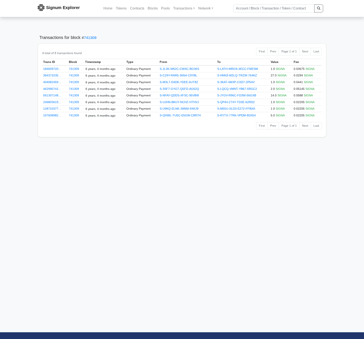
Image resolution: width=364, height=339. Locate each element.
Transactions (182, 8)
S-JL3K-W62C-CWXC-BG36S (179, 68)
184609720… (52, 68)
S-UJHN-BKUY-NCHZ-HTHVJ (179, 102)
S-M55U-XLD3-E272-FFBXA (236, 108)
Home (107, 8)
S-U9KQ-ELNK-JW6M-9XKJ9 (179, 108)
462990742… (52, 88)
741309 (90, 38)
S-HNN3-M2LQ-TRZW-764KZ (237, 75)
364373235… (52, 75)
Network (204, 8)
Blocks (153, 8)
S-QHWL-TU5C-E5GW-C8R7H (180, 115)
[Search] (318, 8)
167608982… (52, 115)
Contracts (137, 8)
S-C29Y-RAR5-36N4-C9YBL (178, 75)
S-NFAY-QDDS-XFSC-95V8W (179, 95)
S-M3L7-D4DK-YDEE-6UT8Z (179, 82)
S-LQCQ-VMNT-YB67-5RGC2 (237, 88)
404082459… (52, 82)
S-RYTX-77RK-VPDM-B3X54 (236, 115)
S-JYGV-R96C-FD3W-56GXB (236, 95)
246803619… (52, 102)
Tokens (121, 8)
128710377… (52, 108)
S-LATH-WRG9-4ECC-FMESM (237, 68)
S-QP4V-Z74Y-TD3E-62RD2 (236, 102)
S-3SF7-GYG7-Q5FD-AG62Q (179, 88)
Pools (165, 8)
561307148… (52, 95)
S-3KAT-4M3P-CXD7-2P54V (236, 82)
